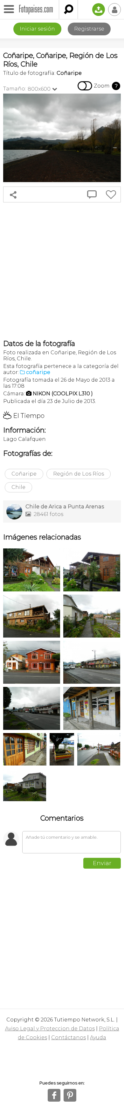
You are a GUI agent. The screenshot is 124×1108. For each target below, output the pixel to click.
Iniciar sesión (37, 29)
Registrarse (89, 29)
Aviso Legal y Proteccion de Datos (50, 1029)
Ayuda (98, 1037)
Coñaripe (24, 474)
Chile (18, 487)
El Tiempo (24, 416)
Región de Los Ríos (78, 474)
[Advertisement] (62, 271)
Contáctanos (68, 1037)
